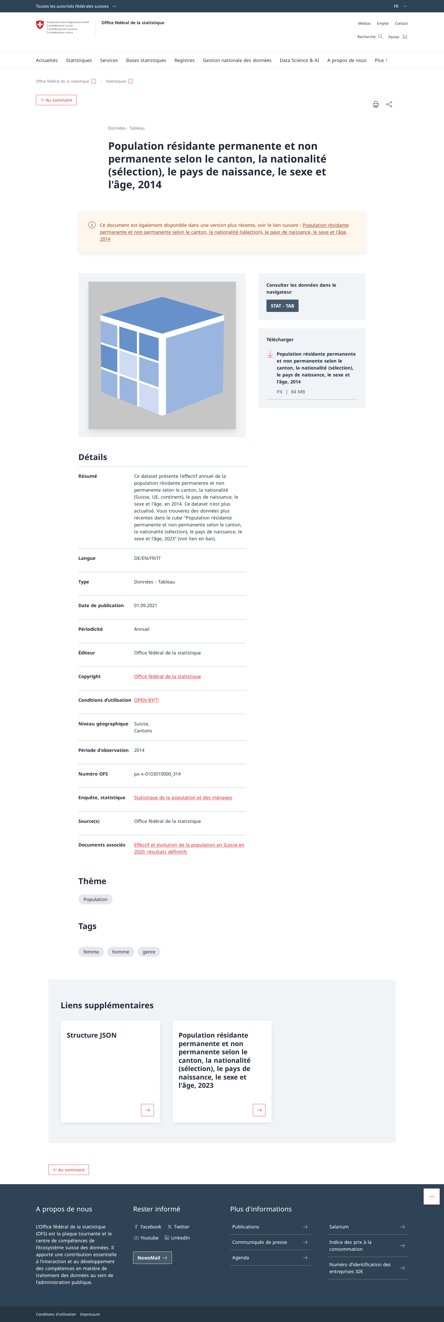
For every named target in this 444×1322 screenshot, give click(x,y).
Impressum (90, 1314)
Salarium (339, 1227)
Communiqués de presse (259, 1242)
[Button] (147, 1110)
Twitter (181, 1227)
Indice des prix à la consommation (350, 1245)
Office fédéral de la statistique (132, 22)
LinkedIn (180, 1238)
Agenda (240, 1257)
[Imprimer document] (375, 104)
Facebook (151, 1227)
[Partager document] (389, 104)
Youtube (150, 1238)
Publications (245, 1227)
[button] (47, 60)
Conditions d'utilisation (56, 1314)
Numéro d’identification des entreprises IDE (360, 1267)
